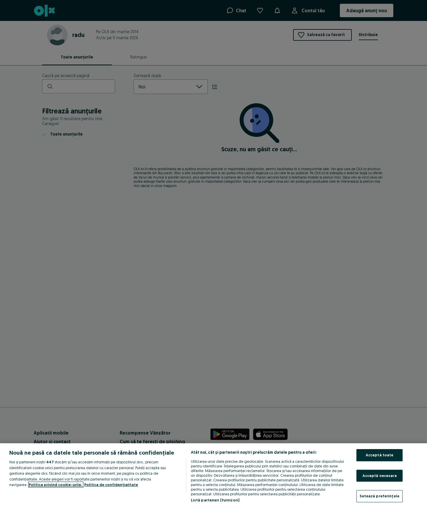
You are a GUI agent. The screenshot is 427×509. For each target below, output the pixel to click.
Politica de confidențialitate (111, 484)
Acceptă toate (380, 455)
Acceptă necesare (380, 475)
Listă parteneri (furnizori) (215, 500)
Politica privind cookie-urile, (56, 484)
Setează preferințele (379, 496)
